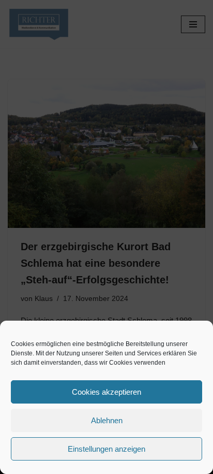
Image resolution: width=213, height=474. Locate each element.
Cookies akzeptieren (106, 391)
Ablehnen (107, 420)
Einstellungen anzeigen (106, 448)
